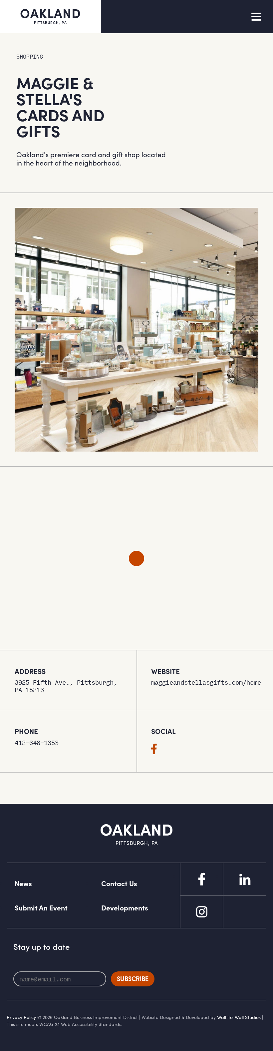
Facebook (202, 879)
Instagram (202, 912)
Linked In (245, 879)
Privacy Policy (21, 1017)
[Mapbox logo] (16, 644)
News (23, 883)
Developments (124, 907)
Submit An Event (41, 907)
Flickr (245, 912)
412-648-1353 (37, 742)
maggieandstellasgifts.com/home (204, 682)
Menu (256, 17)
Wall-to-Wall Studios (239, 1017)
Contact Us (119, 883)
